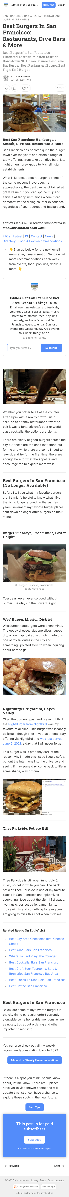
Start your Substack (27, 1186)
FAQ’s (6, 236)
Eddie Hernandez (20, 76)
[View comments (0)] (14, 88)
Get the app (48, 1186)
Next (57, 1165)
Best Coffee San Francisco (28, 986)
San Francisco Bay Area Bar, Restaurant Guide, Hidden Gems (32, 17)
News (49, 236)
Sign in (61, 5)
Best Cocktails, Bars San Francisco (33, 962)
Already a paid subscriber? (34, 1148)
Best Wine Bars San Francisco (30, 950)
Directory (9, 241)
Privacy (34, 1180)
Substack (20, 1193)
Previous (14, 1165)
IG (26, 236)
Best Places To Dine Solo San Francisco (37, 980)
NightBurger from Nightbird (27, 724)
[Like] (6, 88)
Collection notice (56, 1180)
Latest (17, 236)
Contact (36, 236)
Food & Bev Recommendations (40, 241)
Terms (43, 1180)
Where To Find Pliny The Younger (32, 956)
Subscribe (48, 5)
